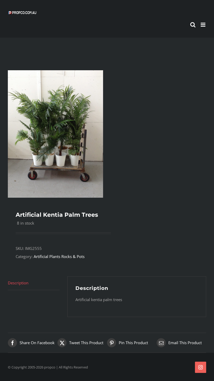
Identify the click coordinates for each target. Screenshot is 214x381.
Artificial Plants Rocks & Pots (59, 256)
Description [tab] (18, 282)
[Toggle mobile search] (192, 24)
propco (49, 367)
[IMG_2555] (55, 134)
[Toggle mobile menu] (203, 24)
